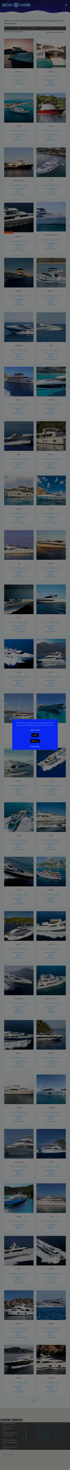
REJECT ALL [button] (35, 741)
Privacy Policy (35, 746)
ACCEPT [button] (35, 735)
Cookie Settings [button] (35, 730)
